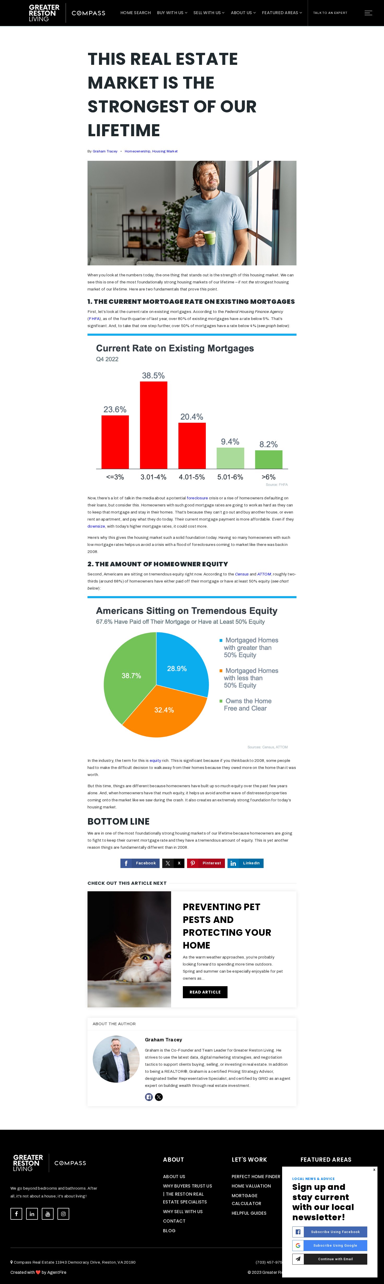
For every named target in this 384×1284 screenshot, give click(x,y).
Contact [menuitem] (174, 1221)
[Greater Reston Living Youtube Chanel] (48, 1214)
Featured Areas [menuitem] (280, 13)
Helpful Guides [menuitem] (249, 1213)
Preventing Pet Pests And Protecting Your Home (227, 926)
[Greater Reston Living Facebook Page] (16, 1214)
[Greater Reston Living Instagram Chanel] (63, 1214)
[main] (192, 565)
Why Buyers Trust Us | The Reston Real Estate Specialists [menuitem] (187, 1194)
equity (155, 760)
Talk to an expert (330, 12)
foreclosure (197, 498)
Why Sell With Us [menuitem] (183, 1211)
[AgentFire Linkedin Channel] (32, 1214)
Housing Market (165, 151)
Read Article (205, 992)
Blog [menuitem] (169, 1231)
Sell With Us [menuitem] (208, 13)
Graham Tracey (105, 151)
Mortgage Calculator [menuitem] (246, 1199)
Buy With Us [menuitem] (171, 13)
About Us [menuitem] (242, 13)
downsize (96, 526)
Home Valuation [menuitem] (251, 1186)
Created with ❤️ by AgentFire (38, 1272)
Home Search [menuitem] (135, 13)
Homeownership (137, 151)
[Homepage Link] (67, 12)
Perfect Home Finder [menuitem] (256, 1176)
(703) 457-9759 (270, 1262)
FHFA (94, 319)
